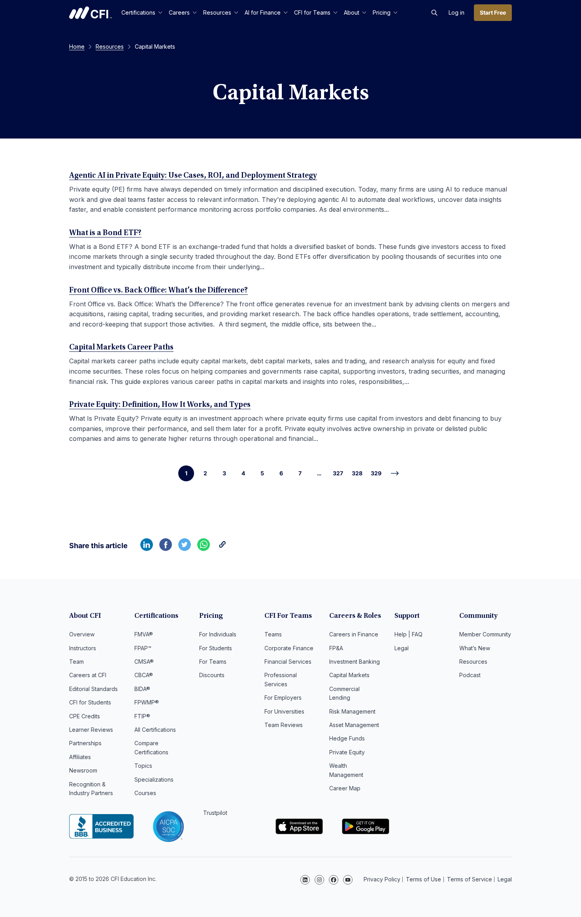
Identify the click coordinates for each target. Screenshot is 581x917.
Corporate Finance (288, 648)
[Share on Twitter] (184, 548)
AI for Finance (263, 12)
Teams (273, 634)
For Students (215, 648)
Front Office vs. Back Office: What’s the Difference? (158, 290)
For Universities (284, 711)
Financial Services (287, 661)
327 (338, 473)
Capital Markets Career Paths (121, 347)
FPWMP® (146, 702)
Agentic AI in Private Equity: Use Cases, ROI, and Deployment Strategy (193, 176)
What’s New (474, 648)
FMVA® (143, 634)
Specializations (154, 779)
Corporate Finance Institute (90, 12)
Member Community (485, 634)
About (351, 12)
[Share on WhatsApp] (203, 548)
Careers (179, 12)
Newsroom (83, 770)
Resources (217, 12)
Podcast (470, 675)
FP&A (336, 648)
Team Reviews (283, 724)
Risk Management (352, 711)
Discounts (211, 675)
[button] (434, 12)
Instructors (82, 648)
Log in (456, 12)
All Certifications (155, 729)
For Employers (283, 697)
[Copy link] (222, 548)
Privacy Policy (382, 879)
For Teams (212, 661)
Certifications (138, 12)
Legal (401, 648)
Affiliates (80, 757)
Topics (143, 765)
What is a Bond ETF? (105, 233)
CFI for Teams (312, 12)
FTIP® (142, 716)
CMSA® (144, 661)
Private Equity (347, 752)
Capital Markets (349, 675)
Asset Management (354, 724)
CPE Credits (84, 716)
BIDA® (142, 688)
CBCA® (143, 675)
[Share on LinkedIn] (146, 548)
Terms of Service (469, 879)
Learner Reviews (91, 729)
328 (357, 473)
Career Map (344, 788)
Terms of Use (423, 879)
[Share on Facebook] (165, 548)
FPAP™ (142, 648)
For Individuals (217, 634)
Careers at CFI (87, 675)
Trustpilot (215, 812)
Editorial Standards (93, 688)
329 (376, 473)
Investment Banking (354, 661)
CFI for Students (90, 702)
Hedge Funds (347, 738)
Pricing (381, 12)
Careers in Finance (353, 634)
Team (76, 661)
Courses (145, 793)
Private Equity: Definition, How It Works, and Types (160, 405)
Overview (81, 634)
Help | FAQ (408, 634)
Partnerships (85, 743)
